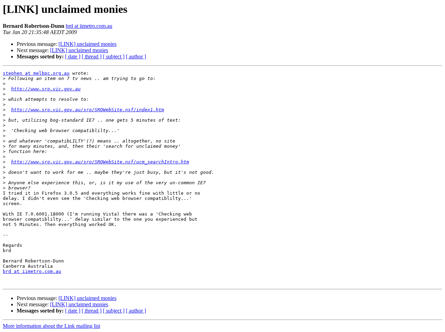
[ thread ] (92, 56)
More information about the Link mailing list (51, 326)
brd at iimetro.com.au (89, 26)
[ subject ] (113, 56)
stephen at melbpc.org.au (36, 73)
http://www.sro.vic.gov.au (46, 88)
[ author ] (136, 56)
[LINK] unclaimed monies (87, 44)
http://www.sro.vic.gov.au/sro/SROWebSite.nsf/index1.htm (87, 109)
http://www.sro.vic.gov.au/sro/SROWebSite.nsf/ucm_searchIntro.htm (100, 161)
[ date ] (72, 56)
